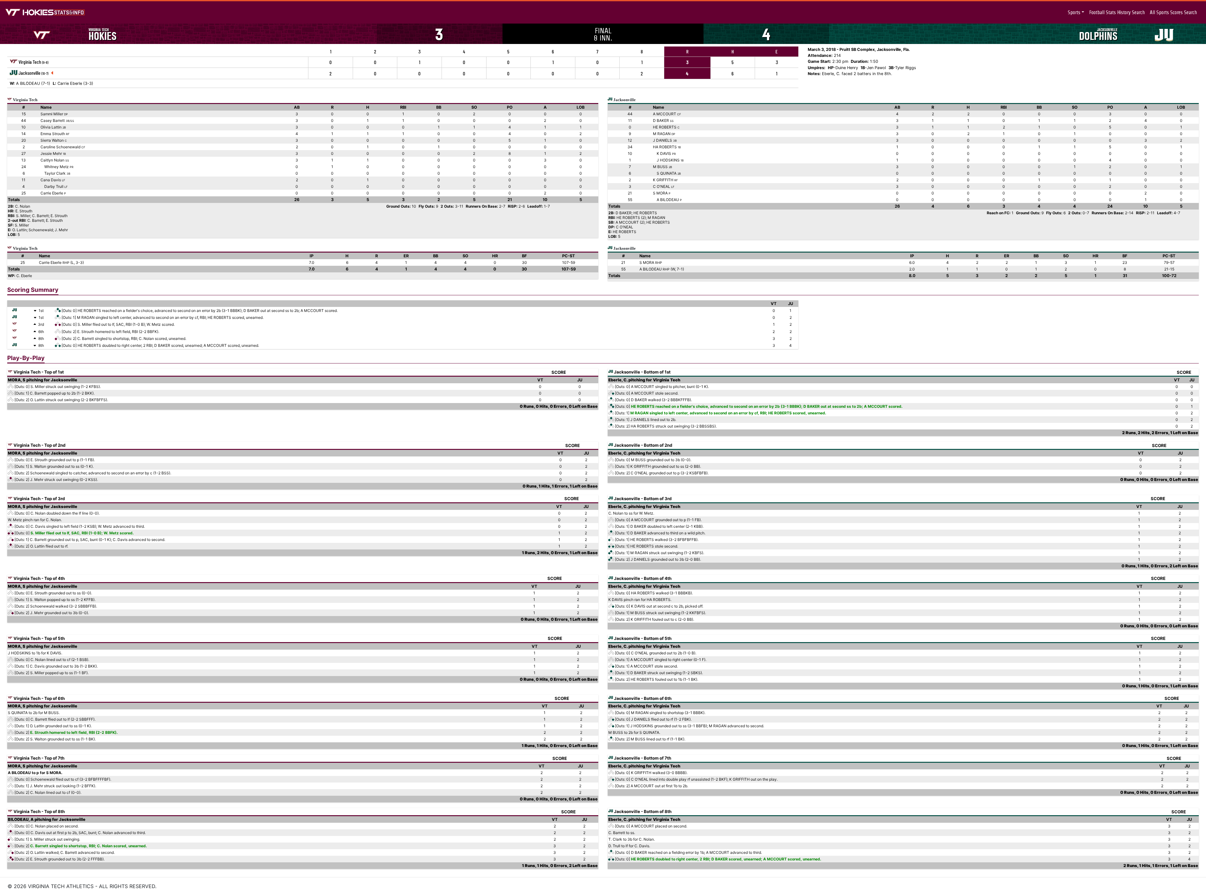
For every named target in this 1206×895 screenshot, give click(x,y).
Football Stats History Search (1117, 12)
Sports (1074, 12)
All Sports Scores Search (1173, 12)
